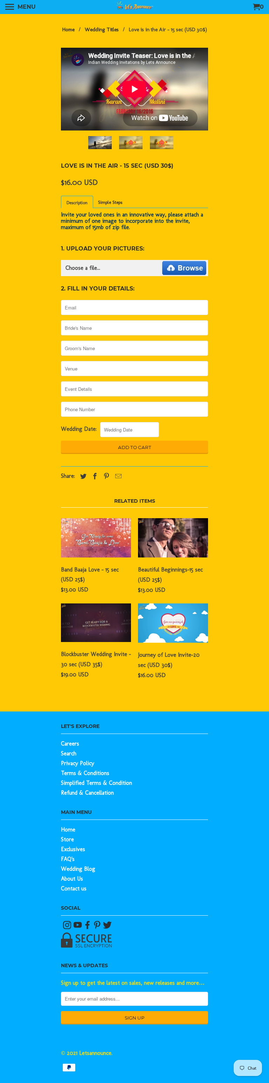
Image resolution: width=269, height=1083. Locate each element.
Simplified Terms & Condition (96, 783)
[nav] (20, 7)
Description (77, 202)
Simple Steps (110, 202)
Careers (70, 743)
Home (68, 829)
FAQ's (68, 859)
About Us (72, 878)
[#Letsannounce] (68, 927)
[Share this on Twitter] (82, 476)
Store (67, 839)
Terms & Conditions (85, 773)
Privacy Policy (77, 763)
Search (68, 753)
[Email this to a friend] (117, 476)
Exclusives (73, 849)
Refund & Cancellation (87, 792)
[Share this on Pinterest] (105, 476)
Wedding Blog (78, 868)
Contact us (74, 888)
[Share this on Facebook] (93, 476)
